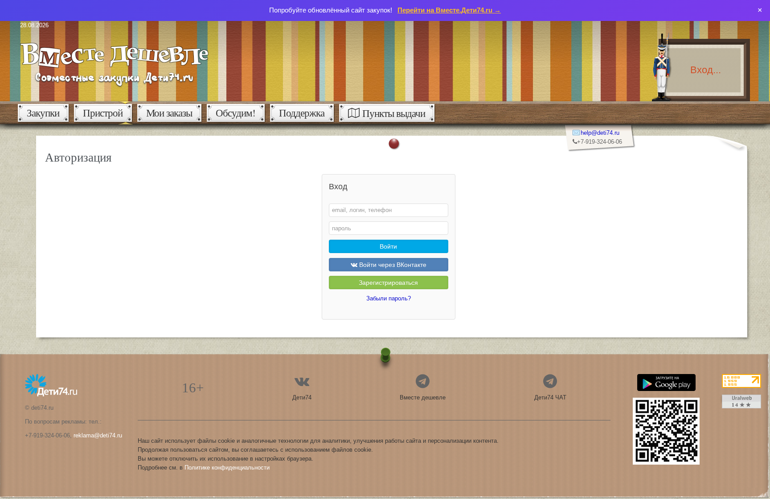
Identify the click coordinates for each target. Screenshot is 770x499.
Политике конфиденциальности (227, 467)
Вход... (705, 69)
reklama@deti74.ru (98, 435)
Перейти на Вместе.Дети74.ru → (449, 10)
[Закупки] (114, 43)
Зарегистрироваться (388, 282)
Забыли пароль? (388, 298)
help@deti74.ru (600, 132)
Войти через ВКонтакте (391, 264)
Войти (388, 246)
